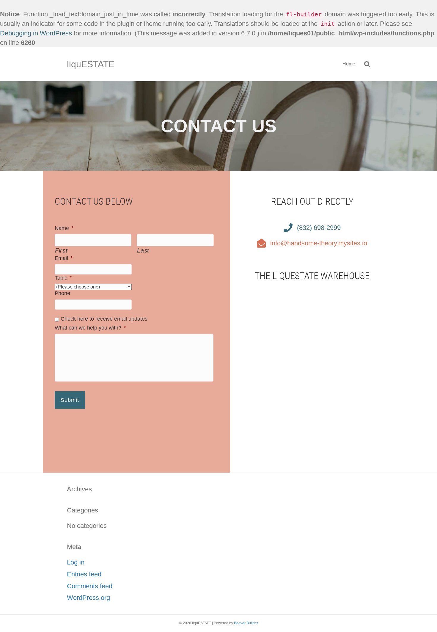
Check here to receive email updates (104, 319)
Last (143, 250)
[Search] (365, 64)
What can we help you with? (90, 328)
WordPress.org (88, 597)
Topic (63, 278)
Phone (62, 293)
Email (64, 258)
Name (64, 228)
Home (348, 63)
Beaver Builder (246, 623)
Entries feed (84, 574)
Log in (75, 562)
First (61, 250)
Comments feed (89, 586)
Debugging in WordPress (36, 33)
